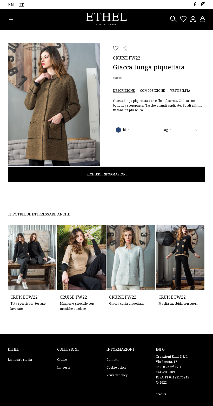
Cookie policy (116, 367)
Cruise (62, 359)
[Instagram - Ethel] (203, 4)
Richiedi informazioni (106, 174)
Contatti (112, 359)
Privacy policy (117, 375)
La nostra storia (20, 359)
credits (161, 394)
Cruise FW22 (126, 58)
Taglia (166, 130)
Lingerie (63, 367)
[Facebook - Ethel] (195, 4)
